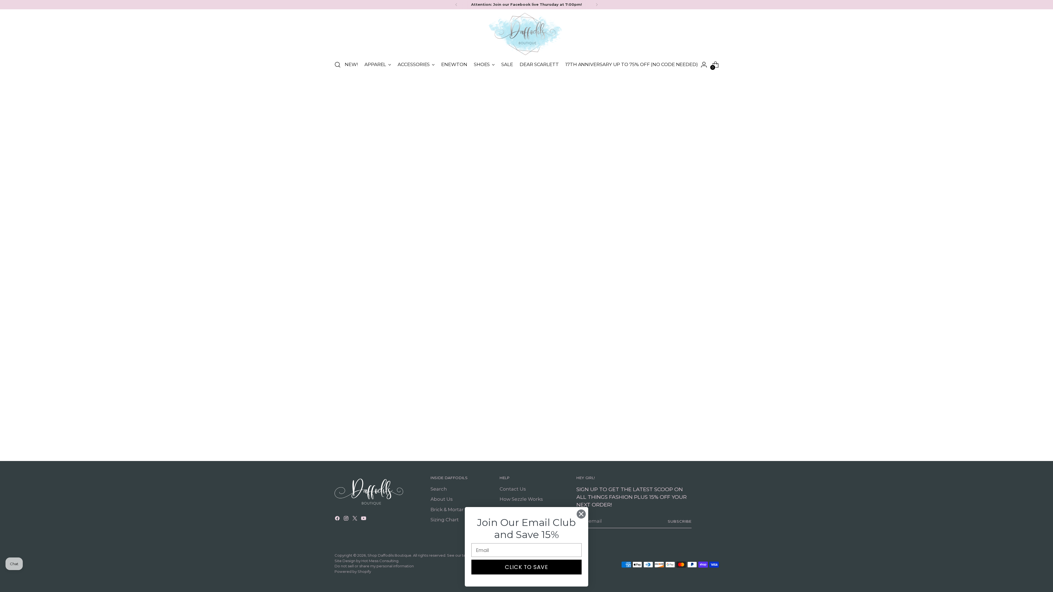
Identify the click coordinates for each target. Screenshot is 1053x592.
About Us (442, 499)
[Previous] (456, 4)
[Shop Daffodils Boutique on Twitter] (355, 519)
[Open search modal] (337, 64)
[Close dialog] (581, 514)
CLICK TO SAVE (526, 567)
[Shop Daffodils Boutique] (526, 34)
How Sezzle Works (521, 499)
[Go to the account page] (703, 64)
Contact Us (513, 489)
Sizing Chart (445, 519)
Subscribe (680, 521)
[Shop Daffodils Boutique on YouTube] (364, 519)
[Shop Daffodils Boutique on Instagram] (346, 519)
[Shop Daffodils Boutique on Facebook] (338, 519)
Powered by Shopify (353, 571)
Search (439, 489)
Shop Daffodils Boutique (389, 555)
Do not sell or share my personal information (374, 566)
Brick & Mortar (447, 509)
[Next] (597, 4)
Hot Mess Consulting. (380, 561)
